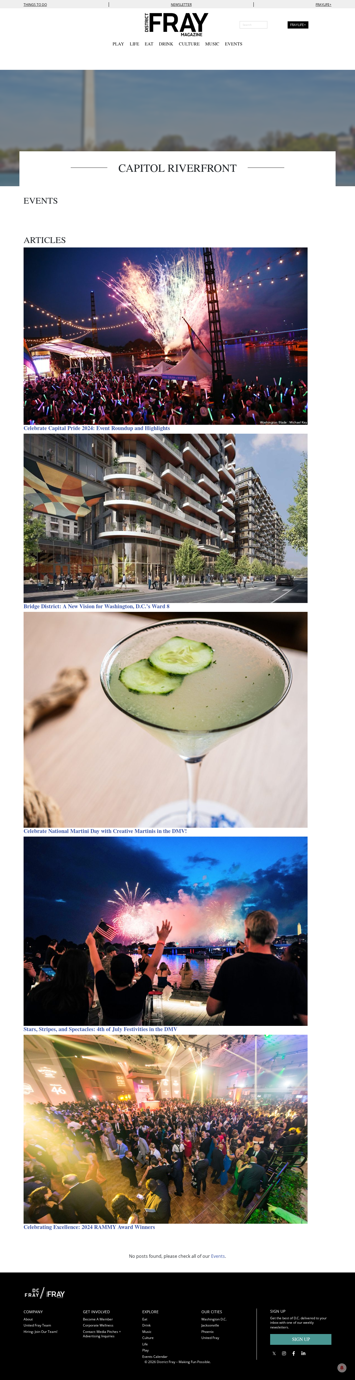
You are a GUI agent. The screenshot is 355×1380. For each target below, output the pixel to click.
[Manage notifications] (342, 1367)
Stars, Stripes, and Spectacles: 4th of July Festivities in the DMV (100, 1029)
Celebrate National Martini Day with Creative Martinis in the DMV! (105, 831)
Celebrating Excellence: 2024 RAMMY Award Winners (89, 1227)
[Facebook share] (294, 1353)
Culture (189, 44)
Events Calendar (155, 1356)
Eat (149, 44)
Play (118, 44)
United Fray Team (37, 1325)
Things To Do (35, 4)
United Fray (210, 1337)
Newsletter (181, 4)
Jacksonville (210, 1325)
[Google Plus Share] (284, 1353)
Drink (166, 44)
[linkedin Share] (303, 1353)
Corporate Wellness (98, 1325)
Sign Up (301, 1339)
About (28, 1319)
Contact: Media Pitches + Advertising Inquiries (102, 1334)
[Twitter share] (274, 1353)
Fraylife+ (323, 4)
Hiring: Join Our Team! (40, 1331)
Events (233, 44)
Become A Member (98, 1319)
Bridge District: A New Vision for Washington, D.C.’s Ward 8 (96, 606)
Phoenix (207, 1331)
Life (134, 44)
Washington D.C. (214, 1319)
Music (212, 44)
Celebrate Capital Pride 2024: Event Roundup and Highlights (97, 428)
